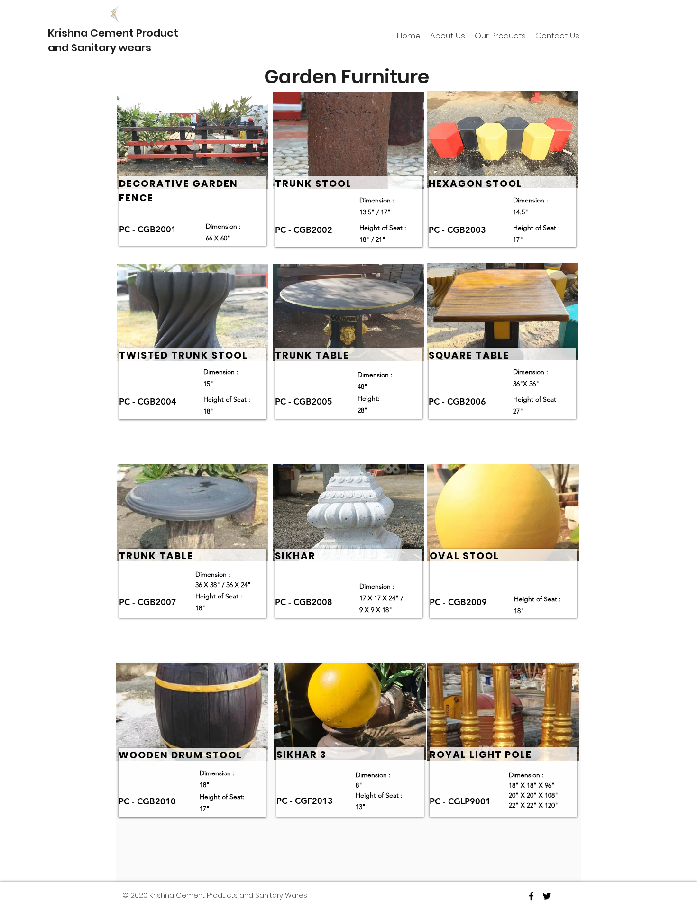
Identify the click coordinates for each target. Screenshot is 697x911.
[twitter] (546, 896)
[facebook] (531, 896)
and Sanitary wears (99, 47)
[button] (500, 35)
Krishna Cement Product (113, 33)
